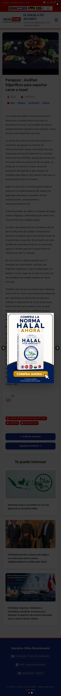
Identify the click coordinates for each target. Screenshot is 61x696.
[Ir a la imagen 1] (29, 692)
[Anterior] (3, 348)
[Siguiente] (57, 348)
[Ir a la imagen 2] (32, 692)
